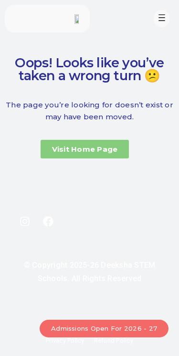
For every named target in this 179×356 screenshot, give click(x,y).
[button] (161, 18)
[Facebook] (48, 221)
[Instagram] (24, 221)
